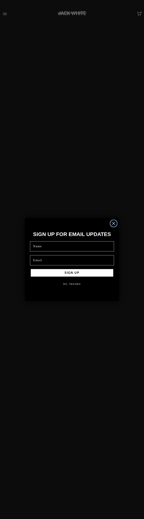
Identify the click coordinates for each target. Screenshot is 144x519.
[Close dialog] (113, 223)
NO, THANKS (72, 284)
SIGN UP (72, 272)
